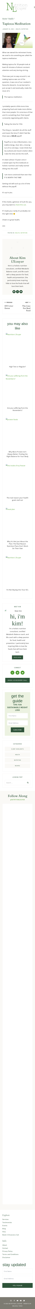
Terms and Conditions (10, 1254)
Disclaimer (6, 1257)
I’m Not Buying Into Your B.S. (17, 590)
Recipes (17, 765)
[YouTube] (17, 1300)
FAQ (4, 1232)
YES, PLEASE (17, 1285)
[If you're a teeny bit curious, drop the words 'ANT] (7, 1011)
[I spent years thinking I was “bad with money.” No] (27, 1099)
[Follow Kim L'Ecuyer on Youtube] (21, 291)
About (4, 1245)
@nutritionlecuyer (17, 800)
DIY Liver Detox (9, 305)
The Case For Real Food (26, 307)
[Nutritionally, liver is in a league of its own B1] (17, 1032)
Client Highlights (17, 749)
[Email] (20, 1300)
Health (18, 29)
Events (4, 1226)
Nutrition (24, 29)
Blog (4, 1229)
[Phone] (24, 1300)
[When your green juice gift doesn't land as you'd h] (7, 839)
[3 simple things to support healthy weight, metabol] (27, 899)
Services (5, 1219)
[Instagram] (11, 1300)
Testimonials (7, 1222)
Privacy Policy (7, 1251)
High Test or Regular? (17, 367)
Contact (5, 1248)
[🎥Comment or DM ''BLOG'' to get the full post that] (17, 833)
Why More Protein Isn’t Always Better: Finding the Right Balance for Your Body (17, 454)
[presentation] (17, 348)
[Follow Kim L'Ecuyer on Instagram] (17, 291)
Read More (17, 657)
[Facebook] (14, 1300)
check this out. (20, 205)
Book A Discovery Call (10, 1235)
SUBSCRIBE (17, 730)
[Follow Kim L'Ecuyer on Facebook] (14, 291)
